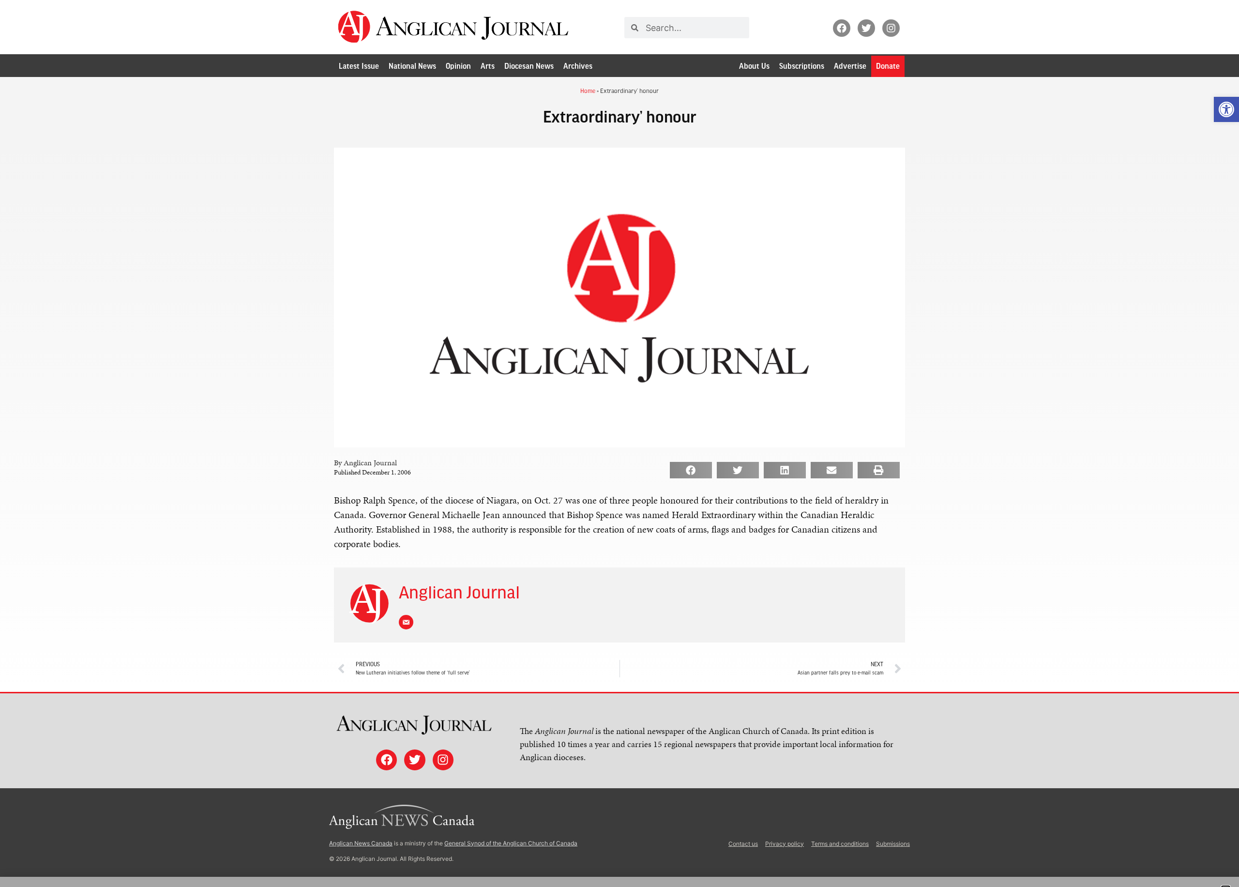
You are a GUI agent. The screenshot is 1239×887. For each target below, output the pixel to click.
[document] (619, 443)
